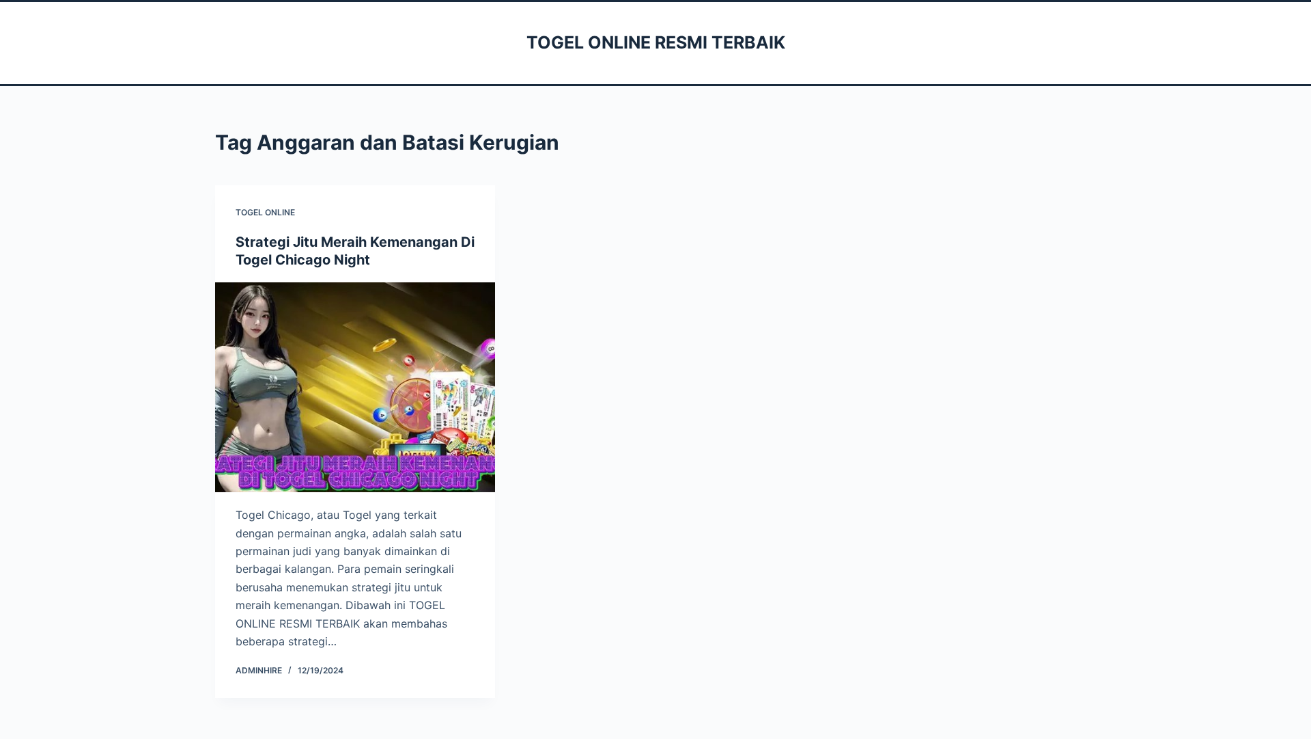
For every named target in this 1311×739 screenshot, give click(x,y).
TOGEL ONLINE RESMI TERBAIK (655, 42)
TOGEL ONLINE (265, 212)
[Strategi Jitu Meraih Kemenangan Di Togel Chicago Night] (355, 387)
